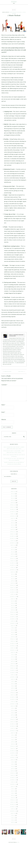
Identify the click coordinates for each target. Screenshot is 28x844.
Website (3, 419)
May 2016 (13, 766)
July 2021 (13, 627)
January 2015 (13, 802)
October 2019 (13, 674)
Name (3, 404)
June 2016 (13, 764)
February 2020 (13, 665)
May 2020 (13, 659)
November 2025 (13, 511)
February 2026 (13, 504)
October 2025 (13, 513)
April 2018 (13, 714)
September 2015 (13, 784)
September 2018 (13, 703)
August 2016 (13, 759)
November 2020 (13, 645)
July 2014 (13, 815)
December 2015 (13, 777)
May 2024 (13, 551)
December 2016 (13, 750)
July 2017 (13, 735)
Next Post (20, 371)
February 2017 (13, 746)
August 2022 (13, 598)
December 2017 (13, 723)
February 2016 (13, 773)
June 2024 (13, 549)
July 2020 (13, 654)
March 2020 (13, 663)
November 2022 (13, 592)
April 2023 (13, 580)
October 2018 (13, 701)
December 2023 (13, 562)
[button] (14, 10)
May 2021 (13, 632)
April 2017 (13, 741)
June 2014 (13, 817)
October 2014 (13, 808)
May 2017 (13, 739)
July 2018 (13, 708)
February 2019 (13, 692)
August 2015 (13, 786)
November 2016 (13, 752)
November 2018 (13, 699)
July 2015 (13, 788)
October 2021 (13, 621)
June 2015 (13, 790)
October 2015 (13, 782)
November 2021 (13, 618)
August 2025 (13, 518)
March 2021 (13, 636)
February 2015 (13, 799)
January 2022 (13, 614)
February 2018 (13, 719)
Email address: (14, 473)
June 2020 (13, 656)
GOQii (14, 2)
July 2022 (13, 600)
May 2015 (13, 793)
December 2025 (13, 509)
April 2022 (13, 607)
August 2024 (13, 545)
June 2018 (13, 710)
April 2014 (13, 822)
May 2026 (13, 498)
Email (3, 412)
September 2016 (13, 757)
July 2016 (13, 761)
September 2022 (13, 596)
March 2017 (13, 744)
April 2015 (13, 795)
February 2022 (13, 612)
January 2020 (13, 668)
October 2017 (13, 728)
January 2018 (13, 721)
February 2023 (13, 585)
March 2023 (13, 583)
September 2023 (13, 569)
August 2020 (13, 652)
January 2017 (13, 748)
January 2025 (13, 533)
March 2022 (13, 609)
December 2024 (13, 536)
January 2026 (13, 507)
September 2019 (13, 676)
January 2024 (13, 560)
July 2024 (13, 547)
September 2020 (13, 650)
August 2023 (13, 571)
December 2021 (13, 616)
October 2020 (13, 647)
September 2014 (13, 811)
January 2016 (13, 775)
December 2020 (13, 643)
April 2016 (13, 768)
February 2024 (13, 558)
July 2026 (13, 493)
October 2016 (13, 755)
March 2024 (13, 556)
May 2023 (13, 578)
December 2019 (13, 670)
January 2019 (13, 694)
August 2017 (13, 732)
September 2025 (13, 516)
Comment (4, 384)
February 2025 (13, 531)
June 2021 (13, 630)
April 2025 (13, 527)
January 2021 (13, 641)
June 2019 (13, 683)
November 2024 (13, 538)
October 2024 (13, 540)
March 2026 (13, 502)
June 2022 (13, 603)
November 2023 (13, 565)
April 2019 (13, 688)
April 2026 (13, 500)
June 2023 (13, 576)
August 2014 (13, 813)
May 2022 (13, 605)
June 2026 (13, 495)
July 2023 (13, 574)
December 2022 (13, 589)
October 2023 (13, 567)
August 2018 (13, 706)
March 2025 (13, 529)
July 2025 (13, 520)
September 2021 (13, 623)
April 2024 (13, 554)
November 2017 (13, 726)
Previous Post (7, 371)
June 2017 (13, 737)
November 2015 (13, 779)
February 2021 (13, 638)
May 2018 (13, 712)
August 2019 (13, 679)
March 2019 (13, 690)
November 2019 (13, 672)
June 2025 (13, 522)
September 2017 (13, 730)
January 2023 (13, 587)
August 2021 (13, 625)
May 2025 (13, 524)
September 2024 (13, 542)
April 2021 (13, 634)
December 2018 (13, 697)
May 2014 (13, 819)
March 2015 (13, 797)
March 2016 (13, 770)
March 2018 (13, 717)
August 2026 (13, 491)
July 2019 (13, 681)
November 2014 (13, 806)
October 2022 (13, 594)
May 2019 (13, 685)
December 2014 (13, 804)
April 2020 (13, 661)
